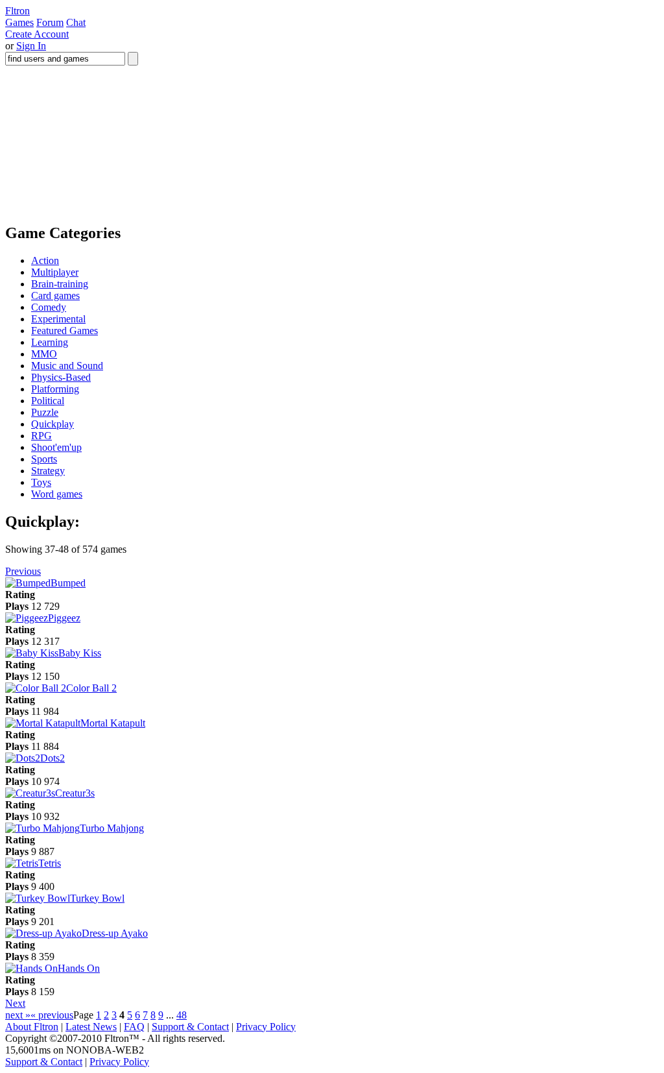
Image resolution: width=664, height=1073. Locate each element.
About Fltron (31, 1026)
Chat (76, 22)
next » (17, 1014)
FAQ (134, 1026)
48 (181, 1014)
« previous (51, 1014)
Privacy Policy (266, 1026)
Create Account (37, 34)
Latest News (91, 1026)
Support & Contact (190, 1026)
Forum (50, 22)
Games (19, 22)
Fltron (17, 10)
